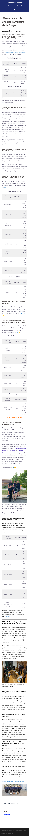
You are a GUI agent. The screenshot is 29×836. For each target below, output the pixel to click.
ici (5, 188)
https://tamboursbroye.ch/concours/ (13, 781)
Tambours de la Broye (15, 2)
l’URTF (8, 616)
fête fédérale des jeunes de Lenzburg (15, 52)
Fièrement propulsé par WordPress (11, 830)
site (3, 102)
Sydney (3, 833)
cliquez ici (22, 313)
